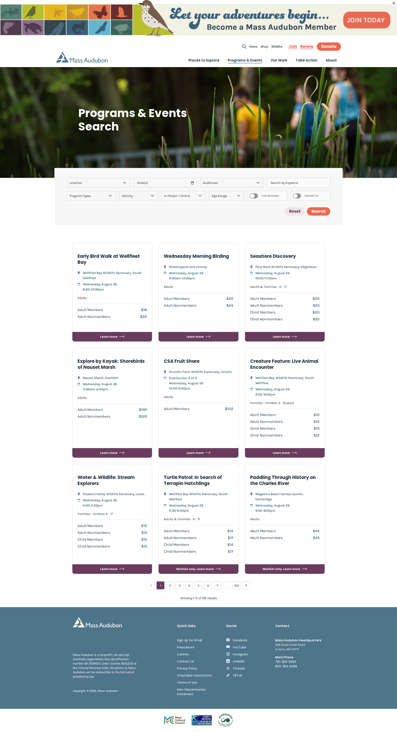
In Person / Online (177, 196)
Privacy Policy (187, 668)
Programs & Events (245, 60)
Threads (239, 668)
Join (292, 47)
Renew (306, 47)
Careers (183, 654)
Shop (264, 47)
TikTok (237, 675)
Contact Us (185, 661)
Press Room (185, 647)
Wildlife (276, 47)
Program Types (80, 196)
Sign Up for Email (189, 640)
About (331, 60)
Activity (127, 196)
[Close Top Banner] (394, 3)
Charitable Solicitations (194, 675)
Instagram (240, 654)
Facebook (240, 640)
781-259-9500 (285, 662)
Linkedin (239, 661)
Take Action (306, 60)
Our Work (279, 60)
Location (75, 183)
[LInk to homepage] (82, 57)
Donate (328, 46)
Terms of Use (187, 682)
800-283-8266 (286, 666)
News (253, 47)
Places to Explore (203, 60)
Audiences (210, 183)
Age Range (219, 196)
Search (318, 211)
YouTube (239, 647)
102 (236, 585)
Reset (295, 211)
